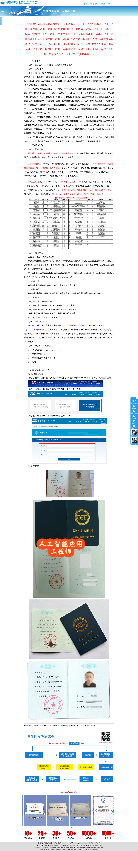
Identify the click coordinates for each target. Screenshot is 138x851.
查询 (91, 4)
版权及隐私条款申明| (95, 845)
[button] (60, 827)
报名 (87, 4)
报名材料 (134, 423)
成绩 (109, 4)
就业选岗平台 (134, 428)
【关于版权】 (77, 850)
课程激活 (134, 418)
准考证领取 (102, 4)
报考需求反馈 (134, 403)
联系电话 (91, 843)
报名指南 (134, 408)
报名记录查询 (134, 413)
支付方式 (97, 843)
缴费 (96, 4)
